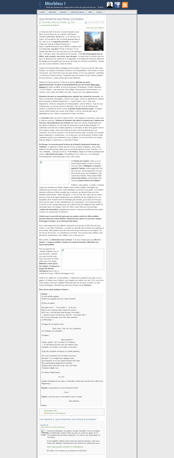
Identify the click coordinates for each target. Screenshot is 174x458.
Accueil (42, 12)
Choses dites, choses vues (51, 22)
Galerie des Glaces (77, 12)
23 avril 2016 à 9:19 (47, 427)
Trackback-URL (51, 411)
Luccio (72, 22)
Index (90, 12)
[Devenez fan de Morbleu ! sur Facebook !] (117, 8)
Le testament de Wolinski (49, 25)
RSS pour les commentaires (55, 413)
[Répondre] (61, 427)
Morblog (64, 22)
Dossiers (63, 12)
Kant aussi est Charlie (94, 28)
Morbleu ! (55, 3)
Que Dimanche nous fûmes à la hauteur (61, 19)
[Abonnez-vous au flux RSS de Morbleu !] (125, 7)
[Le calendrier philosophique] (110, 8)
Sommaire (52, 12)
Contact (99, 12)
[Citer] (55, 427)
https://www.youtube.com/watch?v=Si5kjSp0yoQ (65, 447)
